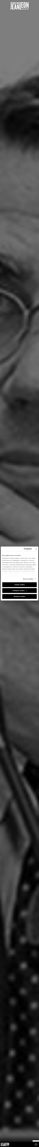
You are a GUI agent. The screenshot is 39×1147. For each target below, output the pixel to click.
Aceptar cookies (19, 584)
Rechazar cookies (19, 596)
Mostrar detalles (28, 579)
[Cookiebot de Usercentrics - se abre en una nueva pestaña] (26, 549)
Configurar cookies (18, 590)
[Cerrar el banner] (36, 549)
